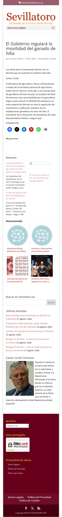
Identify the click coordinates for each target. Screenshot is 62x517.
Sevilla (53, 58)
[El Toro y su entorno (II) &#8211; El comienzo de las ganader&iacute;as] (40, 168)
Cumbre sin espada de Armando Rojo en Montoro (30, 331)
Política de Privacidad (16, 469)
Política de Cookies (15, 473)
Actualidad (43, 58)
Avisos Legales (14, 464)
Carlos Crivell (16, 58)
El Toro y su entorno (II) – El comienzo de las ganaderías (39, 178)
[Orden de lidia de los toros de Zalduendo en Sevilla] (18, 203)
